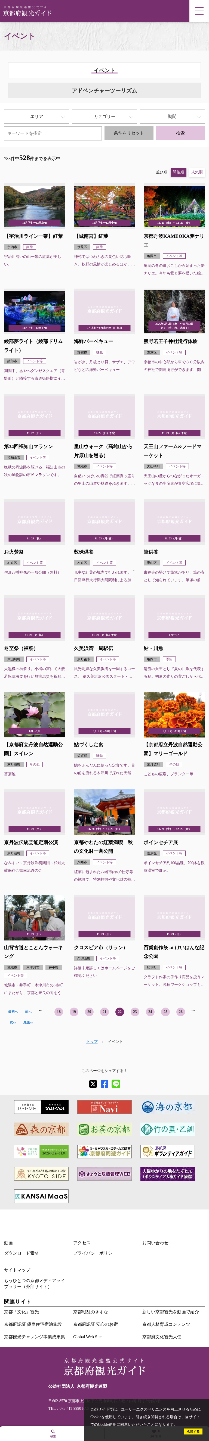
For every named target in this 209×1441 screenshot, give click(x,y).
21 (104, 1012)
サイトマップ (17, 1270)
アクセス (82, 1242)
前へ (28, 1012)
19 (74, 1012)
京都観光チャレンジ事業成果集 (34, 1336)
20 (89, 1012)
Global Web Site (87, 1336)
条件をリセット (129, 133)
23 (135, 1012)
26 (181, 1012)
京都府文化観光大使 (162, 1336)
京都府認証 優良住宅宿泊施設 (33, 1324)
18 (59, 1012)
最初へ (13, 1012)
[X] (93, 1084)
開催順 (178, 172)
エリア (36, 116)
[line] (116, 1084)
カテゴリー (104, 116)
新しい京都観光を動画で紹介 (170, 1311)
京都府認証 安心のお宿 (95, 1324)
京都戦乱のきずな (90, 1311)
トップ (92, 1042)
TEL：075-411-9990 (64, 1408)
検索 (180, 133)
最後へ (28, 1022)
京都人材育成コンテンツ (166, 1324)
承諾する (193, 1431)
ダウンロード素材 (21, 1253)
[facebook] (104, 1084)
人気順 (197, 172)
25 (165, 1012)
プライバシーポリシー (95, 1253)
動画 (8, 1242)
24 (150, 1012)
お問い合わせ (155, 1242)
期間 (172, 116)
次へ (13, 1022)
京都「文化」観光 (21, 1311)
